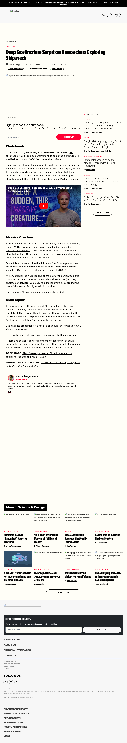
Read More (102, 212)
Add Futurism (57, 69)
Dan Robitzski (72, 546)
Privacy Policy (35, 2)
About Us (10, 645)
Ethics (87, 119)
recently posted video (18, 250)
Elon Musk (88, 194)
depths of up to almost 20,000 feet (51, 270)
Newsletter (12, 639)
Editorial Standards (17, 650)
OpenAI (87, 175)
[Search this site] (103, 15)
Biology (68, 531)
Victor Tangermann (15, 69)
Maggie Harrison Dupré (94, 132)
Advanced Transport (93, 156)
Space (7, 736)
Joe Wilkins (90, 170)
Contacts (10, 655)
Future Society (12, 718)
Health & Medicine (13, 722)
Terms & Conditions (12, 664)
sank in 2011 (22, 253)
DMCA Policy (9, 666)
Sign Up (69, 137)
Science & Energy (11, 41)
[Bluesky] (9, 392)
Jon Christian (106, 151)
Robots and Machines (15, 727)
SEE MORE (63, 592)
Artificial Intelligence (17, 713)
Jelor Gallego (102, 543)
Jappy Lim (40, 584)
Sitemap (7, 668)
